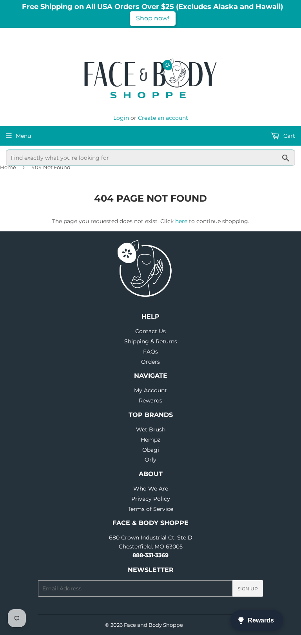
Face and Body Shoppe (153, 625)
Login (121, 117)
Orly (150, 459)
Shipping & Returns (150, 341)
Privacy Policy (150, 498)
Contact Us (150, 331)
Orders (150, 361)
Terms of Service (150, 508)
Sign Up (248, 589)
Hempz (150, 439)
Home (8, 167)
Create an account (163, 117)
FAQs (150, 351)
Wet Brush (150, 429)
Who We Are (150, 488)
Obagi (150, 449)
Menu (23, 135)
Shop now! (152, 18)
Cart (288, 135)
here (181, 221)
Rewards (150, 400)
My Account (150, 390)
